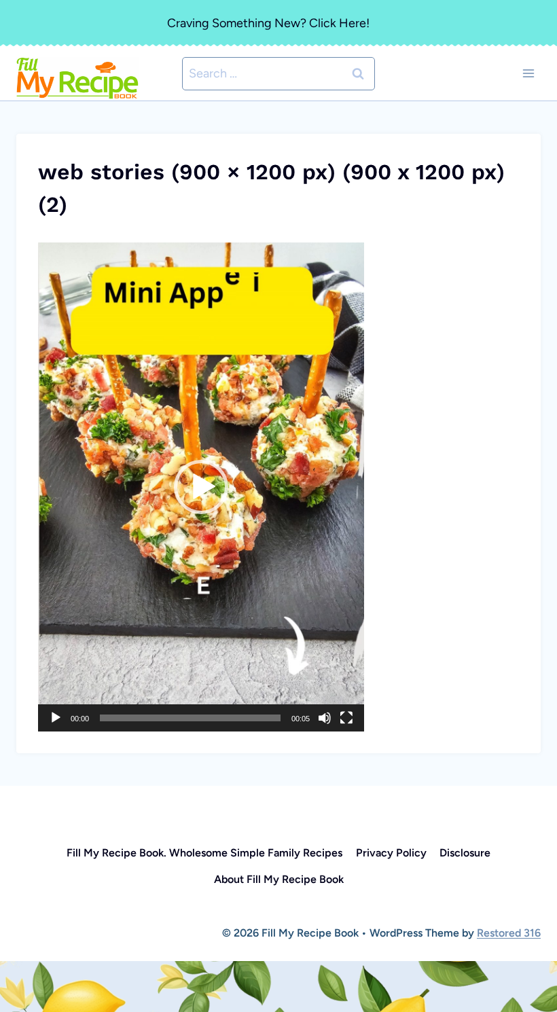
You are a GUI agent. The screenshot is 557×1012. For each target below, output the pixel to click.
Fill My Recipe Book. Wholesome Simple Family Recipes (204, 852)
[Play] (55, 718)
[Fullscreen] (346, 718)
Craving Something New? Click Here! (268, 23)
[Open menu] (528, 73)
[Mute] (324, 718)
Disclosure (464, 852)
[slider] (190, 718)
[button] (201, 487)
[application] (201, 486)
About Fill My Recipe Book (279, 879)
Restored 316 (509, 932)
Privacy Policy (391, 852)
